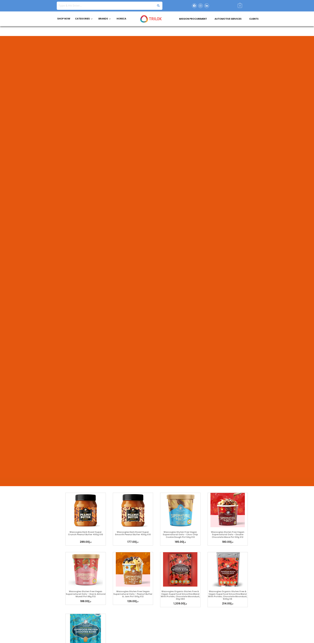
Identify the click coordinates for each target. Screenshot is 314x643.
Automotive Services (228, 18)
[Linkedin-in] (206, 5)
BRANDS (103, 18)
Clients (254, 18)
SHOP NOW (63, 18)
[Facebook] (194, 5)
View (85, 509)
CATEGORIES (82, 18)
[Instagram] (200, 5)
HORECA (121, 18)
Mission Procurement (193, 18)
